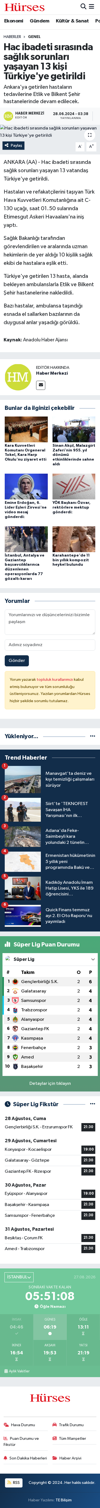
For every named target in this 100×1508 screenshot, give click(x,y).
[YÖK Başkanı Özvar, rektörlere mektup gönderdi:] (74, 486)
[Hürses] (24, 7)
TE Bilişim (64, 1500)
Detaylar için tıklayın (50, 1083)
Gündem (39, 21)
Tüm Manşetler (72, 1438)
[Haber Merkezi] (18, 377)
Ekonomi (13, 21)
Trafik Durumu (71, 1425)
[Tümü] (92, 736)
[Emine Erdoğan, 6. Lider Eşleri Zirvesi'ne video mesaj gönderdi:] (26, 486)
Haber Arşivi (70, 1458)
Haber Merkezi (52, 373)
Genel (34, 37)
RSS (16, 1483)
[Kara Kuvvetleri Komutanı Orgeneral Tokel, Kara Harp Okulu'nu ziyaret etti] (26, 429)
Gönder (17, 660)
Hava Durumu (23, 1425)
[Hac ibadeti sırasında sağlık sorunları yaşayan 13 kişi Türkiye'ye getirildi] (50, 132)
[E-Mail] (40, 385)
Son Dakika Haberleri (28, 1458)
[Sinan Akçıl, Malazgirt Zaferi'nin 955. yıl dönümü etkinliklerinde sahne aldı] (74, 429)
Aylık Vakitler (19, 1371)
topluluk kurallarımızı (55, 679)
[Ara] (83, 7)
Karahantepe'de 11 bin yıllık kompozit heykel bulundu (71, 560)
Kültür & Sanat (72, 21)
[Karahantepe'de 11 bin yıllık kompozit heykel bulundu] (74, 539)
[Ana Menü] (91, 7)
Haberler (12, 37)
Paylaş (16, 145)
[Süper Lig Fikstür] (92, 1104)
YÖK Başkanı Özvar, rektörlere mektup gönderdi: (71, 507)
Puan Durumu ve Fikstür (21, 1441)
